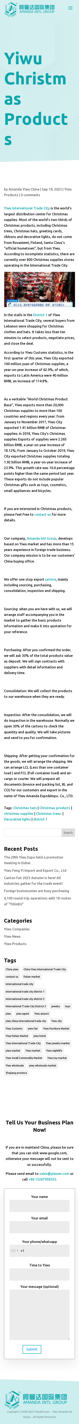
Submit (31, 1349)
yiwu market (13, 1050)
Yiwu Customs (14, 1028)
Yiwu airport (41, 1013)
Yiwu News (12, 936)
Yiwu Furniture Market (56, 1028)
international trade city (19, 984)
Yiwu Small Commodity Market (24, 1058)
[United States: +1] (14, 1251)
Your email (39, 1218)
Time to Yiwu (39, 1265)
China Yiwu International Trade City (45, 969)
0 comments (30, 195)
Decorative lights (17, 819)
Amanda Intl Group (41, 538)
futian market (32, 976)
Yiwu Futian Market (17, 1036)
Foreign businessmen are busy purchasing (36, 891)
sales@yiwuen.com (54, 1173)
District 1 (40, 315)
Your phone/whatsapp (39, 1242)
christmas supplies (18, 813)
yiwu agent (22, 1013)
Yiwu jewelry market (58, 1043)
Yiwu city (56, 1021)
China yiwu (12, 969)
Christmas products (54, 808)
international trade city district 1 (25, 991)
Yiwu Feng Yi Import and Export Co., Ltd (35, 870)
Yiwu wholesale (15, 1065)
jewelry (55, 1006)
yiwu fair (33, 1028)
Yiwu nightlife (54, 1050)
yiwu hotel (39, 1036)
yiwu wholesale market (42, 1065)
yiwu (8, 1013)
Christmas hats (25, 808)
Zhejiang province (16, 1073)
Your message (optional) (39, 1287)
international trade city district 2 (25, 999)
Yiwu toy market (57, 1058)
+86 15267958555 (42, 1179)
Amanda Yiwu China (24, 189)
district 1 (40, 819)
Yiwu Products (15, 944)
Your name (39, 1197)
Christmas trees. (49, 813)
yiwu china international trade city (26, 1021)
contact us (42, 514)
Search (68, 832)
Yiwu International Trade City (27, 208)
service (50, 579)
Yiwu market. (33, 1050)
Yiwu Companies (17, 929)
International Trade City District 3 (26, 1006)
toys (67, 1006)
